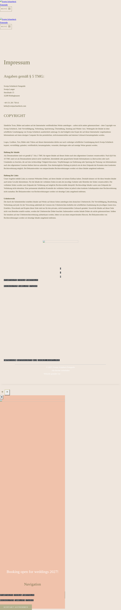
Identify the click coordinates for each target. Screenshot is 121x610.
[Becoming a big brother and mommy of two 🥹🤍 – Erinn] (89, 307)
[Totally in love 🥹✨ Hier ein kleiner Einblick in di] (51, 312)
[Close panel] (1, 397)
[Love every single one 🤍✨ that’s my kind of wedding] (108, 312)
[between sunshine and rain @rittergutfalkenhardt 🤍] (13, 309)
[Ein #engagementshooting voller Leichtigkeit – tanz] (70, 319)
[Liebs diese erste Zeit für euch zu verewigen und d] (32, 325)
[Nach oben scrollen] (2, 393)
